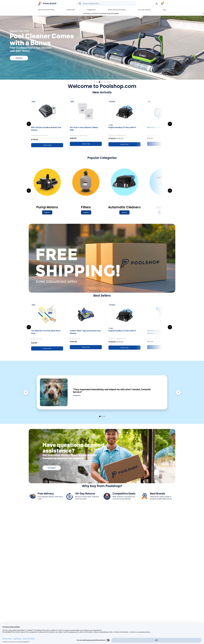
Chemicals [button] (70, 10)
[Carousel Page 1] (94, 82)
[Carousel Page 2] (97, 82)
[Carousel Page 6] (107, 82)
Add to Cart (47, 145)
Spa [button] (164, 10)
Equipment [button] (91, 10)
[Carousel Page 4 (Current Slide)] (102, 82)
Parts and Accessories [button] (117, 10)
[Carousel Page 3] (99, 82)
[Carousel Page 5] (104, 82)
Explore (18, 48)
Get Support (52, 468)
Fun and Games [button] (144, 10)
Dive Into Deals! (113, 13)
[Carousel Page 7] (109, 82)
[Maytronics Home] (47, 3)
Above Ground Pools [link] (46, 10)
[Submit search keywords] (80, 3)
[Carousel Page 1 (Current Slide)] (100, 416)
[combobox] (106, 3)
